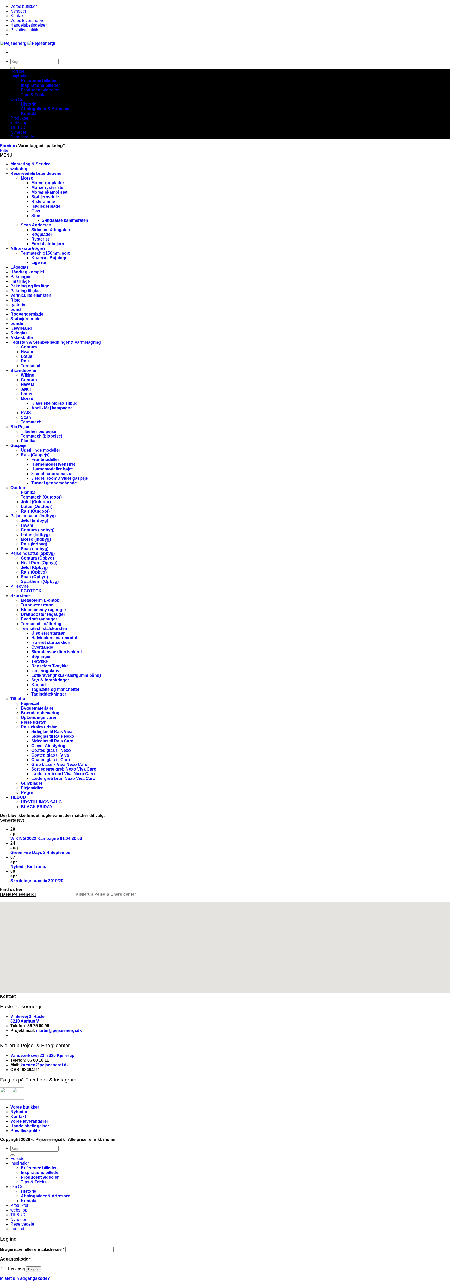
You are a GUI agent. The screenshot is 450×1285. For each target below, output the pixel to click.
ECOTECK (31, 591)
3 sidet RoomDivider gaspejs (59, 478)
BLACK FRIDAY (37, 806)
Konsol (38, 685)
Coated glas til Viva (50, 755)
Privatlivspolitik (24, 30)
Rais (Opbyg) (34, 572)
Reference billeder (39, 80)
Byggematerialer (37, 708)
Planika (28, 441)
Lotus (26, 356)
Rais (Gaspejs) (35, 455)
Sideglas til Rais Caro (52, 741)
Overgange (42, 647)
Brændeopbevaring (40, 713)
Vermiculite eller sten (30, 295)
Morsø (27, 178)
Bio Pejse (19, 427)
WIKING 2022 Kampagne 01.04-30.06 (46, 838)
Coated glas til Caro (50, 760)
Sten (35, 215)
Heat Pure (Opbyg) (39, 563)
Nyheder (18, 11)
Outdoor (18, 487)
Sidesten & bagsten (50, 230)
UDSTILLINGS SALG (41, 802)
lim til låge (20, 281)
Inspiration (20, 76)
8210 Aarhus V (24, 1021)
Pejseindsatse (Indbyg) (33, 516)
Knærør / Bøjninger (50, 258)
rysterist (18, 305)
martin (42, 1030)
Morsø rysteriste (47, 187)
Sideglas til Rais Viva (51, 731)
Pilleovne (19, 586)
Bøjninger (41, 656)
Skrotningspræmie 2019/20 (36, 880)
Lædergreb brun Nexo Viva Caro (63, 778)
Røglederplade (45, 206)
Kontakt (17, 16)
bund (15, 309)
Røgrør (28, 792)
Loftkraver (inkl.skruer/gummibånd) (66, 675)
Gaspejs (18, 445)
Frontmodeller (45, 459)
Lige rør (39, 262)
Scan (26, 417)
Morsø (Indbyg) (36, 539)
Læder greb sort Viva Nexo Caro (63, 774)
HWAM (27, 384)
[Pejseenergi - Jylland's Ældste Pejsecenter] (27, 43)
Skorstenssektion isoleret (56, 652)
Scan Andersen (36, 225)
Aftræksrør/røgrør (27, 248)
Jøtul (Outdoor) (36, 502)
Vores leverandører (28, 20)
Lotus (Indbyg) (35, 534)
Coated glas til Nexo (51, 750)
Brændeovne (23, 370)
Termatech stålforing (41, 624)
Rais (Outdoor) (35, 511)
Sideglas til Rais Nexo (52, 736)
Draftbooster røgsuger (43, 614)
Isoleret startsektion (50, 642)
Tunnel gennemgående (54, 483)
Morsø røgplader (47, 183)
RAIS (26, 412)
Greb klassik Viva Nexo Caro (59, 764)
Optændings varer (39, 717)
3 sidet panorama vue (52, 473)
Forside (17, 71)
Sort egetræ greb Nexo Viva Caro (63, 769)
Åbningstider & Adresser (45, 109)
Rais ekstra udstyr (39, 727)
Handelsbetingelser (28, 25)
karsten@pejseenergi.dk (45, 1065)
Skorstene (20, 595)
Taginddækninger (48, 694)
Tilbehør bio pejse (38, 431)
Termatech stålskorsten (44, 628)
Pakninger (20, 276)
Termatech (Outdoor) (41, 497)
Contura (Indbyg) (37, 530)
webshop (18, 123)
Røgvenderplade (26, 314)
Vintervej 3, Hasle (27, 1016)
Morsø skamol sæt (49, 192)
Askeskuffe (21, 337)
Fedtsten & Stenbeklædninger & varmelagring (55, 342)
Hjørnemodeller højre (52, 469)
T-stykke (39, 661)
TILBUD (18, 127)
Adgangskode (15, 1259)
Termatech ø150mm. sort (45, 253)
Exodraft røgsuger (39, 619)
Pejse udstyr (33, 722)
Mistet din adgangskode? (25, 1278)
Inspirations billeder (40, 85)
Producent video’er (40, 90)
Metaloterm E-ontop (40, 600)
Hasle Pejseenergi (18, 894)
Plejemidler (32, 788)
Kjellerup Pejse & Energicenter (106, 894)
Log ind (33, 1269)
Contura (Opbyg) (37, 558)
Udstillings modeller (40, 450)
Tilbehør (18, 699)
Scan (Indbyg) (34, 548)
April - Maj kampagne (52, 408)
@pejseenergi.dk (65, 1030)
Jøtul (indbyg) (34, 520)
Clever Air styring (48, 745)
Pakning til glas (25, 290)
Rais (25, 361)
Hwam (27, 351)
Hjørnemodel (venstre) (53, 464)
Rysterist (40, 239)
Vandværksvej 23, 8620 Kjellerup (42, 1055)
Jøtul (26, 389)
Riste (15, 300)
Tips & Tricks (34, 95)
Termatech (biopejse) (41, 436)
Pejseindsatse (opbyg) (32, 553)
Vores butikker (23, 6)
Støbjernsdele (45, 197)
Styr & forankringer (50, 680)
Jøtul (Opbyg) (34, 567)
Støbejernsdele (25, 319)
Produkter (19, 118)
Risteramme (43, 201)
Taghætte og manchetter (55, 689)
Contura (29, 347)
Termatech (31, 366)
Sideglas (19, 333)
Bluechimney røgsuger (43, 609)
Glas (35, 211)
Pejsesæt (30, 703)
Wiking (27, 375)
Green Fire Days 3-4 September (41, 852)
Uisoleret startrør (48, 633)
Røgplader (41, 234)
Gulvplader (31, 783)
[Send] (12, 68)
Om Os (16, 99)
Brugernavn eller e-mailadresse (32, 1249)
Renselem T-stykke (50, 666)
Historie (28, 104)
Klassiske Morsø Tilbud (54, 403)
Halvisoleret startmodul (54, 638)
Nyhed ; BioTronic (28, 866)
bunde (16, 323)
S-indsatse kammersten (65, 220)
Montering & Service (30, 164)
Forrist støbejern (47, 244)
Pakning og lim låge (29, 286)
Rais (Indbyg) (34, 544)
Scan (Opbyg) (34, 577)
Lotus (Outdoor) (36, 506)
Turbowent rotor (37, 605)
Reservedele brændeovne (35, 173)
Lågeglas (19, 267)
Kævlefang (21, 328)
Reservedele (22, 137)
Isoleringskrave (46, 670)
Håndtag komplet (27, 272)
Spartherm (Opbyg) (40, 581)
